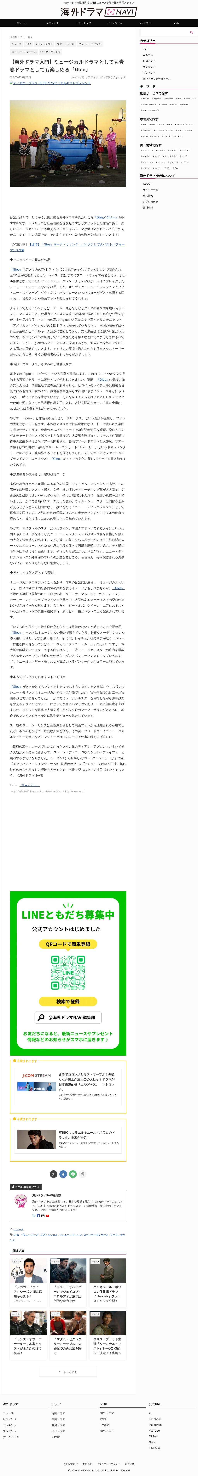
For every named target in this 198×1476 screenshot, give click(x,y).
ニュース (22, 22)
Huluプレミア (191, 98)
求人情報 (148, 195)
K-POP (56, 1437)
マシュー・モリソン (90, 43)
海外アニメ (107, 1430)
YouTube (154, 1430)
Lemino (164, 104)
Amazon (146, 98)
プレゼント (145, 22)
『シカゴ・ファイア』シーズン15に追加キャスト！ (28, 1291)
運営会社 (148, 207)
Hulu (179, 98)
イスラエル (185, 150)
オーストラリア (171, 156)
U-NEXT (184, 104)
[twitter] (53, 1174)
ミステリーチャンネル (172, 136)
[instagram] (43, 1216)
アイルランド (148, 150)
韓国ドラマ (58, 1413)
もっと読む (70, 1372)
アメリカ (161, 150)
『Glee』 (16, 269)
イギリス (173, 150)
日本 (176, 168)
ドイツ (185, 162)
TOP (145, 48)
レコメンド (52, 22)
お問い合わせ (150, 201)
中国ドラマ (58, 1419)
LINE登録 (154, 1448)
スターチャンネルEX (151, 110)
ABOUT (147, 183)
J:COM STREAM (149, 104)
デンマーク (174, 162)
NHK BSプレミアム (184, 124)
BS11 (145, 124)
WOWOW (147, 130)
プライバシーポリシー (108, 1463)
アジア (56, 1404)
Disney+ (169, 98)
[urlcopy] (82, 1174)
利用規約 (87, 1463)
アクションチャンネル (164, 130)
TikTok (153, 1436)
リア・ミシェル (65, 43)
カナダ (184, 156)
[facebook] (63, 1174)
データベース (114, 22)
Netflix (174, 104)
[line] (73, 1174)
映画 (103, 1418)
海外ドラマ (107, 1412)
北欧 (168, 168)
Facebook (155, 1419)
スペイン (161, 162)
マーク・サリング (51, 51)
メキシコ (157, 168)
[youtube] (48, 1216)
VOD (176, 22)
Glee (28, 43)
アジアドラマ (83, 22)
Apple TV (157, 98)
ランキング (149, 66)
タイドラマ (58, 1431)
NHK (170, 124)
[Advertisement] (68, 843)
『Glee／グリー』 (106, 217)
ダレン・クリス (44, 43)
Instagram (155, 1424)
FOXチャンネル (157, 124)
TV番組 (104, 1424)
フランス (146, 168)
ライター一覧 (150, 189)
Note (152, 1442)
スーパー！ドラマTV (151, 136)
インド (157, 156)
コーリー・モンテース (24, 51)
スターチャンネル (185, 130)
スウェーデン (148, 162)
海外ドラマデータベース (157, 78)
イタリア (146, 156)
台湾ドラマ (58, 1425)
